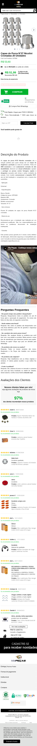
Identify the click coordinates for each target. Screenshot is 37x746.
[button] (14, 49)
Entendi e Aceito (11, 741)
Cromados (22, 14)
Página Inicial (5, 14)
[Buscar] (34, 10)
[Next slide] (34, 30)
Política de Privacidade (25, 737)
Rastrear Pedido (11, 666)
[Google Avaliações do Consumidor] (18, 703)
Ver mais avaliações (18, 627)
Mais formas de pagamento (9, 79)
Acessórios (14, 14)
